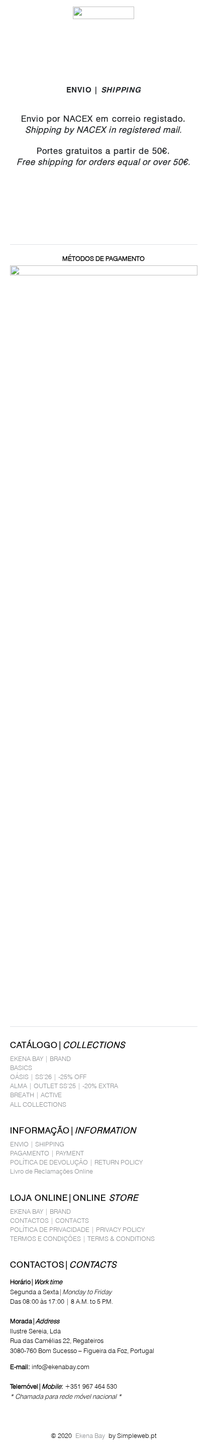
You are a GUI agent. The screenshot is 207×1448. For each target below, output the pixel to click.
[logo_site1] (103, 13)
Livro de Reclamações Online (51, 1171)
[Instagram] (27, 1412)
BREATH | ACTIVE (36, 1095)
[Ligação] (174, 12)
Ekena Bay (90, 1435)
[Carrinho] (194, 12)
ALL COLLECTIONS (38, 1104)
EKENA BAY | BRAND (40, 1058)
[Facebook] (13, 1412)
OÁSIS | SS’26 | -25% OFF (48, 1077)
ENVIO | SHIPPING (37, 1144)
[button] (12, 12)
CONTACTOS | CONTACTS (49, 1220)
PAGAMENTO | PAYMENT (47, 1153)
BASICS (21, 1068)
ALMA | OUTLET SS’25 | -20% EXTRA (64, 1086)
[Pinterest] (41, 1412)
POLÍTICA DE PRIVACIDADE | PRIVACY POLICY (77, 1229)
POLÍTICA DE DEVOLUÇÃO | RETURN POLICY (76, 1162)
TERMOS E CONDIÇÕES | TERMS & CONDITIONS (82, 1238)
